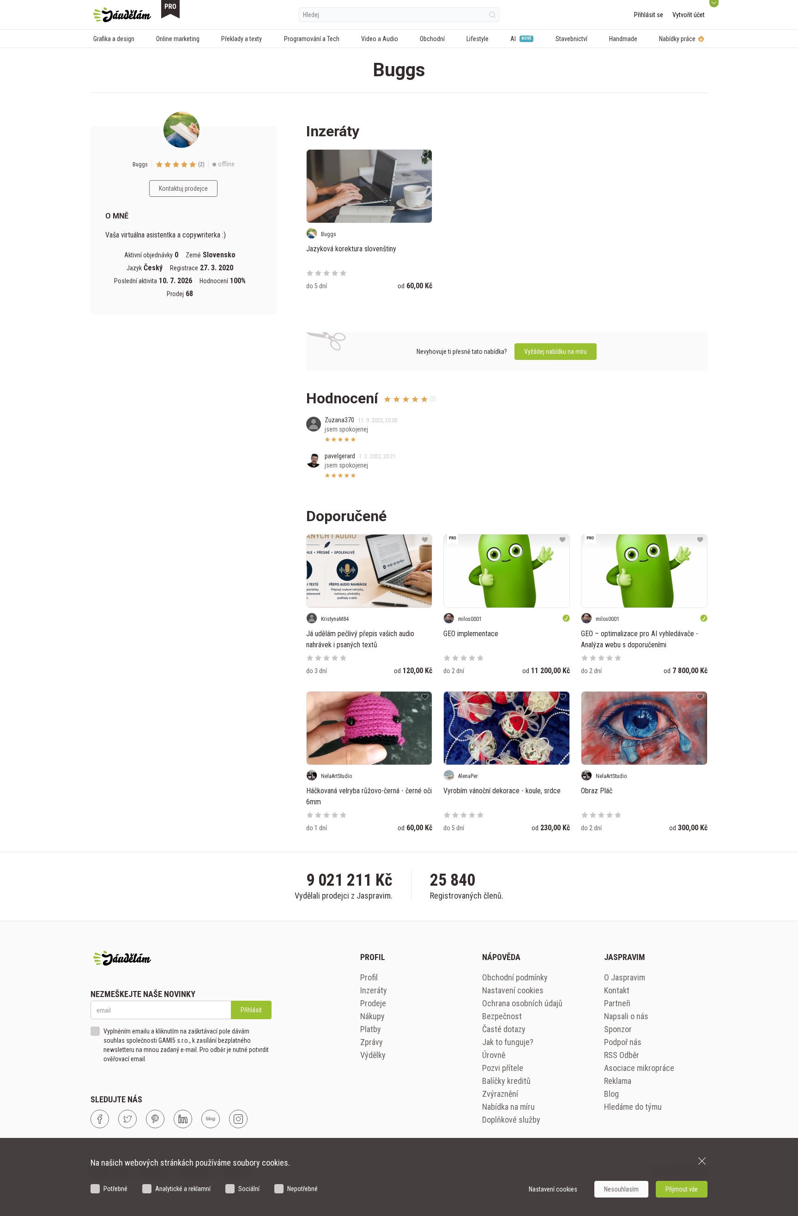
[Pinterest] (155, 1119)
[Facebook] (100, 1119)
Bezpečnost (502, 1016)
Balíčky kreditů (506, 1081)
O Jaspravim (624, 977)
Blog (611, 1094)
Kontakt (616, 990)
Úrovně (493, 1055)
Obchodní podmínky (515, 977)
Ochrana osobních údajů (522, 1003)
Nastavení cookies (513, 990)
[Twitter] (127, 1119)
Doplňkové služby (511, 1120)
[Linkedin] (183, 1119)
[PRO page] (170, 9)
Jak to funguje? (507, 1042)
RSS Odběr (621, 1055)
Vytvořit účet (688, 14)
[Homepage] (122, 15)
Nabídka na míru (508, 1107)
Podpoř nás (622, 1042)
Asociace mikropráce (639, 1068)
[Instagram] (238, 1119)
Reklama (617, 1081)
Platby (370, 1029)
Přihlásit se (648, 14)
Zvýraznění (500, 1094)
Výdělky (373, 1055)
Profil (369, 977)
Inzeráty (373, 990)
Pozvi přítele (502, 1068)
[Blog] (210, 1119)
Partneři (617, 1003)
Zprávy (371, 1042)
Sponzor (618, 1029)
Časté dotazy (504, 1029)
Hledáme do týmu (633, 1107)
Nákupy (372, 1016)
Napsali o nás (626, 1016)
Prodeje (373, 1003)
